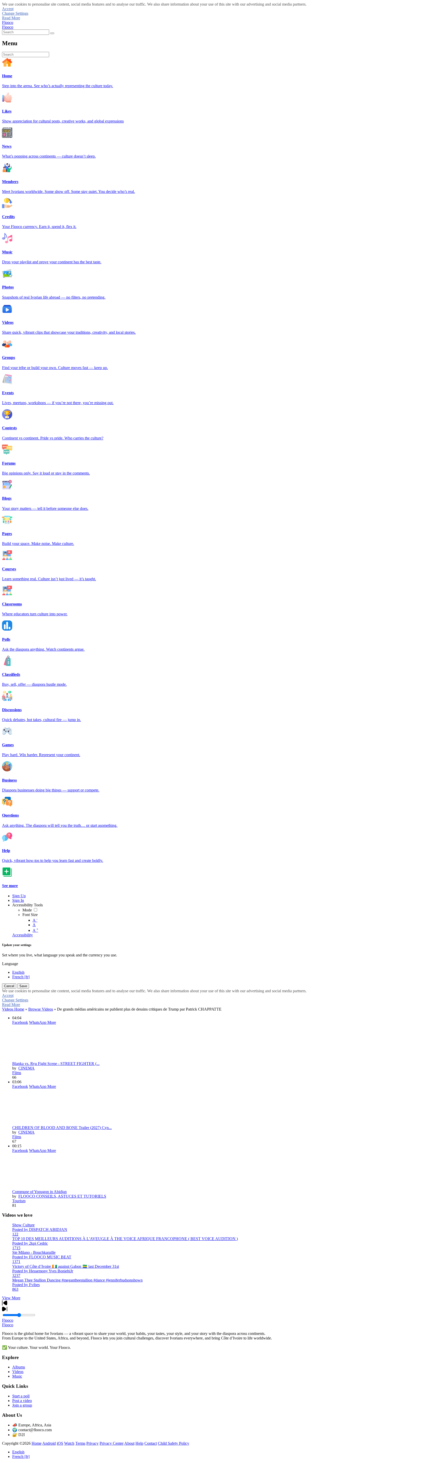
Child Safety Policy (173, 1443)
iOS (60, 1443)
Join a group (22, 1405)
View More (11, 1298)
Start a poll (21, 1396)
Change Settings (15, 13)
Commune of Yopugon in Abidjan (39, 1192)
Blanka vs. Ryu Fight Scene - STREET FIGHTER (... (56, 1063)
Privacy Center (111, 1443)
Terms (80, 1443)
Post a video (22, 1400)
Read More (11, 18)
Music (17, 1376)
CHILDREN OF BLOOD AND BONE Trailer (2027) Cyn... (62, 1127)
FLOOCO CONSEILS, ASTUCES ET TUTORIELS (62, 1196)
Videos (17, 1371)
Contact (150, 1443)
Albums (18, 1367)
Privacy (92, 1443)
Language (10, 964)
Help (139, 1443)
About (129, 1443)
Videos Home (13, 1009)
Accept (7, 9)
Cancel (9, 986)
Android (49, 1443)
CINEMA (26, 1068)
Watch (69, 1443)
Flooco (7, 22)
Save (23, 986)
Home (37, 1443)
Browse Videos (40, 1009)
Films (16, 1073)
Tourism (18, 1201)
